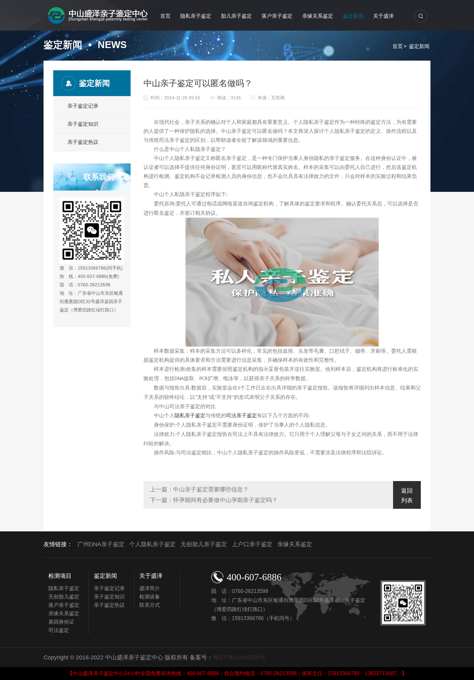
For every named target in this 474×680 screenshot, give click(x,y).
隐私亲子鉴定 (195, 16)
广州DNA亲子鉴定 (100, 544)
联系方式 (149, 605)
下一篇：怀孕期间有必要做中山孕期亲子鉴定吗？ (214, 500)
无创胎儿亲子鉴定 (204, 544)
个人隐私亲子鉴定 (152, 544)
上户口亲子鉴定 (252, 544)
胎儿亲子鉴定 (236, 16)
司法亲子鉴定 (241, 415)
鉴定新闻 (353, 16)
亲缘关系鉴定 (317, 16)
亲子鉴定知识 (82, 124)
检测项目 (60, 576)
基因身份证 (61, 622)
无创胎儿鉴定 (63, 596)
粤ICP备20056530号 (239, 657)
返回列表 (407, 496)
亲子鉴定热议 (82, 142)
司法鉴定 (58, 630)
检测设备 (149, 596)
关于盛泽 (383, 16)
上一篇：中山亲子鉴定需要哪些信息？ (199, 489)
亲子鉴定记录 (82, 106)
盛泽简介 (149, 588)
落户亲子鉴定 (277, 16)
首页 (165, 16)
